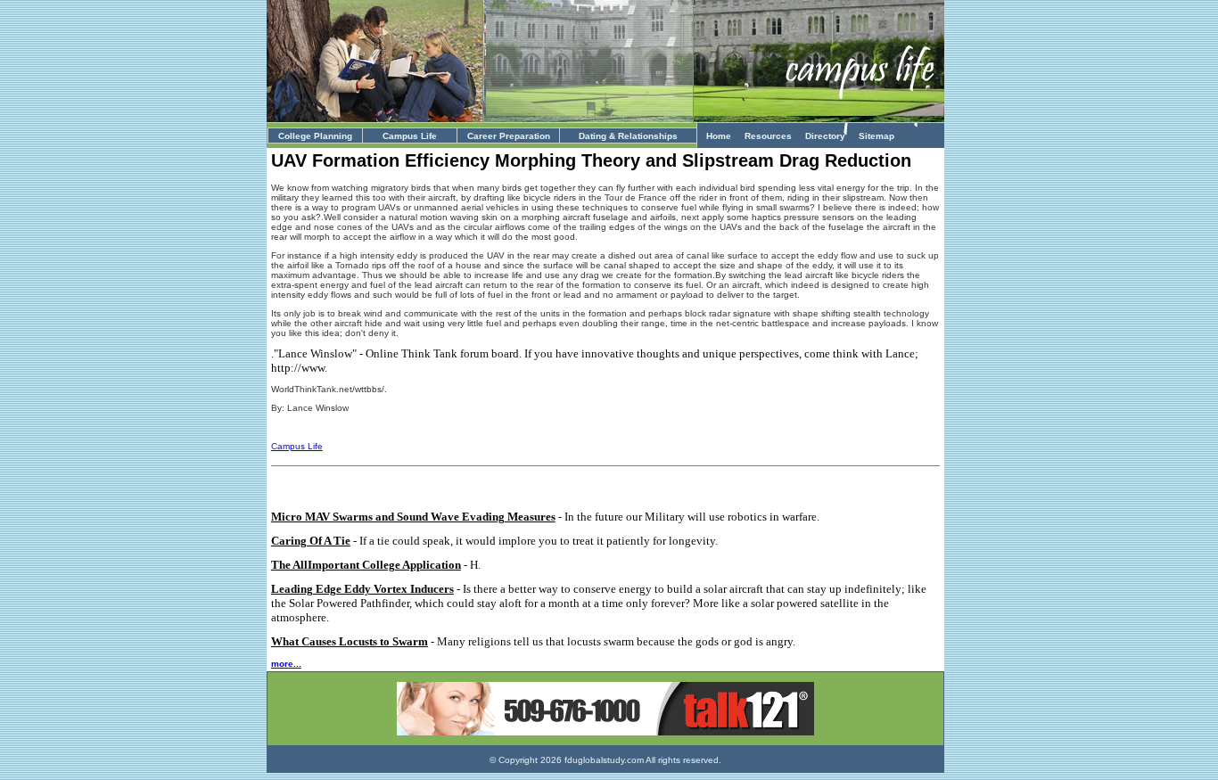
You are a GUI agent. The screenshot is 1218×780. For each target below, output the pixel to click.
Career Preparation (508, 136)
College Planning (315, 136)
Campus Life (410, 136)
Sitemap (876, 136)
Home (718, 136)
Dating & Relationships (628, 136)
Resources (768, 136)
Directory (825, 136)
